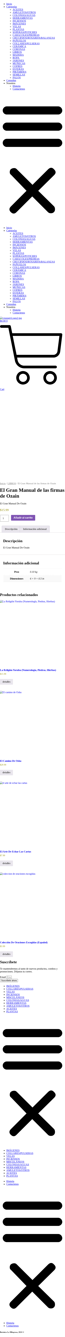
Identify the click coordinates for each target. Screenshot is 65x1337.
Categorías (11, 6)
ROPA (16, 57)
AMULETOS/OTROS (24, 12)
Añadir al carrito (23, 517)
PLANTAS (18, 29)
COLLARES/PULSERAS (26, 43)
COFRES (17, 66)
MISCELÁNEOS (15, 997)
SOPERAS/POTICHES (25, 32)
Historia (17, 86)
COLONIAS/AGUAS (24, 15)
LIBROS (17, 52)
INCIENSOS (19, 21)
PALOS (17, 77)
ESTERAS (18, 69)
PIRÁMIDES (19, 72)
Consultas (11, 80)
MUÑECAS (19, 63)
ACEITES (18, 9)
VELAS (17, 26)
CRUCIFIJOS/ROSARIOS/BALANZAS (34, 38)
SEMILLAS (19, 74)
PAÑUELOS (19, 40)
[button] (32, 158)
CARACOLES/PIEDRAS (26, 35)
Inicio (9, 4)
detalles (6, 681)
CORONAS (19, 49)
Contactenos (19, 89)
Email (3, 977)
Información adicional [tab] (35, 529)
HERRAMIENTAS (23, 18)
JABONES (18, 60)
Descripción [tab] (11, 529)
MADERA (18, 55)
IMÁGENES (19, 23)
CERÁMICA (19, 46)
